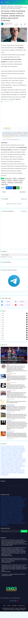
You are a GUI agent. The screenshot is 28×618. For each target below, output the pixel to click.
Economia (23, 459)
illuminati (20, 457)
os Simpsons (20, 516)
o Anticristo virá (4, 450)
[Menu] (2, 2)
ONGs (13, 520)
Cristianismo (11, 470)
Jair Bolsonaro (19, 499)
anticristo (3, 465)
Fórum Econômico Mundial (6, 514)
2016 (14, 335)
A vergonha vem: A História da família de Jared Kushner (13, 574)
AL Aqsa (11, 518)
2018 (14, 330)
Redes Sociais (10, 6)
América (9, 455)
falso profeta (18, 470)
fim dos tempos (8, 446)
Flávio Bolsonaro (4, 518)
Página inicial (3, 6)
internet (21, 180)
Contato (8, 605)
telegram (8, 301)
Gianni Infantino (4, 525)
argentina (20, 507)
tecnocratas (3, 516)
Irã (23, 503)
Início (4, 605)
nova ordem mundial (17, 497)
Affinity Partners (4, 474)
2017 (14, 332)
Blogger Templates (19, 608)
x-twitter (22, 301)
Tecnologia (22, 461)
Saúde (20, 463)
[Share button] (21, 187)
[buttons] (11, 601)
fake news (9, 180)
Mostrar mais (24, 198)
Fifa (14, 514)
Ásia (2, 461)
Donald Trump (8, 178)
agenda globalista (19, 501)
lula (9, 501)
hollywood (15, 180)
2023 (14, 320)
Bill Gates (9, 507)
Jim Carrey (4, 182)
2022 (14, 322)
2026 (14, 313)
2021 (14, 324)
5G (16, 465)
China (22, 446)
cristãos (15, 457)
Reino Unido (15, 453)
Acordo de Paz (9, 457)
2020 (14, 326)
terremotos (3, 468)
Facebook (10, 187)
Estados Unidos (21, 178)
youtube (21, 304)
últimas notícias (22, 465)
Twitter (14, 187)
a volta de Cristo (4, 470)
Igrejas (15, 472)
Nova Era (3, 503)
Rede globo (15, 450)
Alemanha (17, 461)
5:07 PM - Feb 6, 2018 (7, 137)
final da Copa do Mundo (6, 520)
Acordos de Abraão (10, 465)
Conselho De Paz (21, 522)
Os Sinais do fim (16, 446)
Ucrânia (2, 505)
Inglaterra (15, 455)
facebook (4, 180)
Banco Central (10, 468)
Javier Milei (18, 520)
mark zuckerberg (18, 182)
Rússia (25, 499)
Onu (7, 503)
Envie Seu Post (21, 605)
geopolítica (14, 522)
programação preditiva (5, 522)
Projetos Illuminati (20, 448)
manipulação (10, 182)
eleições (14, 178)
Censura (19, 455)
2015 (14, 337)
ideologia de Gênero (10, 459)
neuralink (3, 472)
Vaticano (11, 461)
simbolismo (3, 512)
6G (23, 470)
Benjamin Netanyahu (21, 505)
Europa (10, 450)
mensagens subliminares (6, 463)
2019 (14, 328)
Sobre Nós (14, 605)
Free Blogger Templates (20, 609)
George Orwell (10, 512)
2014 (14, 339)
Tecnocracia (15, 463)
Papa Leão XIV (9, 472)
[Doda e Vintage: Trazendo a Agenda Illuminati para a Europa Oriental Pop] (3, 402)
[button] (26, 2)
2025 (14, 315)
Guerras (2, 453)
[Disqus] (14, 231)
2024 (14, 317)
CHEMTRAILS (17, 468)
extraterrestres (21, 472)
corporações (3, 455)
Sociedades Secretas (12, 516)
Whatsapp (18, 187)
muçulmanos (8, 453)
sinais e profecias (12, 448)
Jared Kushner (4, 501)
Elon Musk (15, 507)
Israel (2, 446)
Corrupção (18, 459)
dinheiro (2, 457)
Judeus (2, 459)
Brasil (2, 497)
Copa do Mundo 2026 (18, 518)
